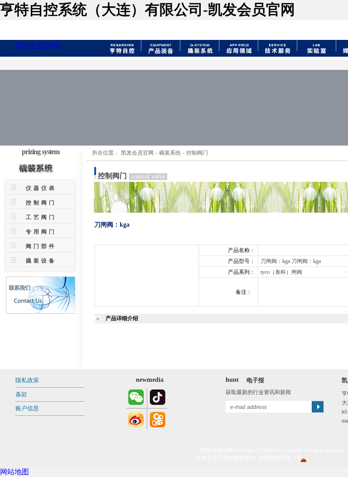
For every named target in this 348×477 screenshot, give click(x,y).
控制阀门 (41, 203)
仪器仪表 (41, 188)
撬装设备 (41, 261)
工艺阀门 (41, 217)
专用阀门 (41, 232)
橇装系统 (170, 153)
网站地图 (14, 472)
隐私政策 (27, 380)
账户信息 (27, 408)
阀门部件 (41, 246)
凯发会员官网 (36, 45)
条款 (21, 394)
